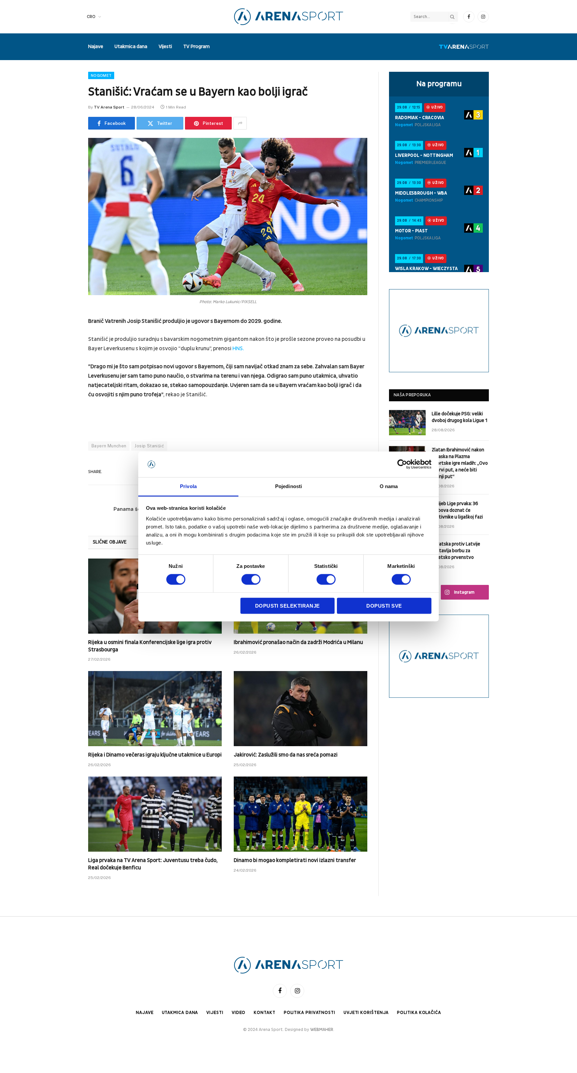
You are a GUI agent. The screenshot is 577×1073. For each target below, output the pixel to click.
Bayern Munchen (108, 445)
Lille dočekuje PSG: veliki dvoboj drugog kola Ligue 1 (459, 417)
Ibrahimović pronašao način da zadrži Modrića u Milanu (298, 642)
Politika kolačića (419, 1012)
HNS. (238, 348)
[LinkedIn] (64, 372)
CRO (91, 16)
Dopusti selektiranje (287, 606)
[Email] (64, 406)
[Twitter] (64, 355)
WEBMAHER (321, 1029)
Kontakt (264, 1012)
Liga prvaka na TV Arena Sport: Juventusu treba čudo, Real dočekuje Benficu (152, 864)
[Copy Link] (64, 440)
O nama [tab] (389, 486)
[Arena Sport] (288, 16)
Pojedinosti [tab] (288, 486)
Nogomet (101, 75)
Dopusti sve (384, 606)
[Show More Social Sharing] (240, 123)
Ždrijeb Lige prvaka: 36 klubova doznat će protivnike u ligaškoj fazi (457, 510)
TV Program (196, 46)
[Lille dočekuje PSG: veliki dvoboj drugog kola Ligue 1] (407, 422)
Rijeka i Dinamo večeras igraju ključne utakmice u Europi (155, 755)
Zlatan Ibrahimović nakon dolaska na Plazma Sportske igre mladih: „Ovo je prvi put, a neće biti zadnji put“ (460, 463)
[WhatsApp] (64, 423)
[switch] (250, 579)
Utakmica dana (131, 46)
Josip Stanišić (149, 445)
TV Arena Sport (109, 107)
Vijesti (165, 46)
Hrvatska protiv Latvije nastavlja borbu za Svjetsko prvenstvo (456, 550)
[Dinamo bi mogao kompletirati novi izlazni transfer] (300, 814)
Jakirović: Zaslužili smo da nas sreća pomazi (286, 755)
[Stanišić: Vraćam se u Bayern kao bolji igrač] (227, 216)
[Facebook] (64, 338)
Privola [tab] (188, 486)
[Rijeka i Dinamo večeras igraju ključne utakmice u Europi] (155, 708)
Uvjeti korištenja (366, 1012)
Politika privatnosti (309, 1012)
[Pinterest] (64, 389)
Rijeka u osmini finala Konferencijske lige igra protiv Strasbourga (150, 646)
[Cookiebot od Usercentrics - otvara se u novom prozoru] (402, 464)
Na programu (439, 83)
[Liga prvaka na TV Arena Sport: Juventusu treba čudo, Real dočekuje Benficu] (155, 814)
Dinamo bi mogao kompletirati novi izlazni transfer (295, 860)
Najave (95, 46)
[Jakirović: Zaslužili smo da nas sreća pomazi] (300, 708)
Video (239, 1012)
